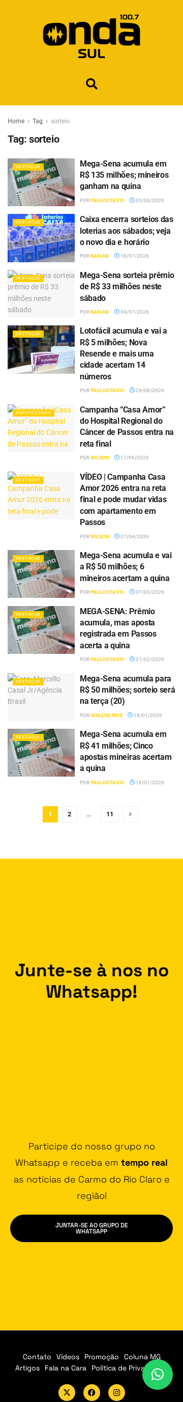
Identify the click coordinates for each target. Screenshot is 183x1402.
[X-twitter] (66, 1392)
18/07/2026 (134, 256)
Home (16, 121)
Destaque (28, 166)
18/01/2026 (147, 715)
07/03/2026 (149, 592)
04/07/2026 (134, 312)
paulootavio (107, 200)
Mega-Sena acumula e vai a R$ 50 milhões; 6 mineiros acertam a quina (126, 567)
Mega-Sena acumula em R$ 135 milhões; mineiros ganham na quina (124, 175)
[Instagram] (116, 1392)
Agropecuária (33, 412)
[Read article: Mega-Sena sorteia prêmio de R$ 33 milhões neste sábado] (41, 294)
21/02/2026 (149, 659)
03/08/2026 (149, 200)
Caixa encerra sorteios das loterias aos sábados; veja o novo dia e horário (126, 230)
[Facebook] (91, 1392)
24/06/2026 (149, 390)
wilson (99, 457)
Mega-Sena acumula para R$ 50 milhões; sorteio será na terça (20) (127, 690)
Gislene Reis (106, 715)
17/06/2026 (134, 457)
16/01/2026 (149, 782)
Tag (38, 121)
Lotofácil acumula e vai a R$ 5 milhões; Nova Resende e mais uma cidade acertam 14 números (123, 353)
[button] (91, 83)
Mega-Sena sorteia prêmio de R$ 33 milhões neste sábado (127, 286)
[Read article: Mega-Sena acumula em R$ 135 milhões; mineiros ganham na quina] (41, 182)
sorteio (60, 121)
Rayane (99, 256)
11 (109, 814)
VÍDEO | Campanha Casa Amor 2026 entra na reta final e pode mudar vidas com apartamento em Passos (123, 500)
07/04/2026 (134, 536)
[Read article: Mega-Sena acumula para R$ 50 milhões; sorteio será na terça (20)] (41, 697)
